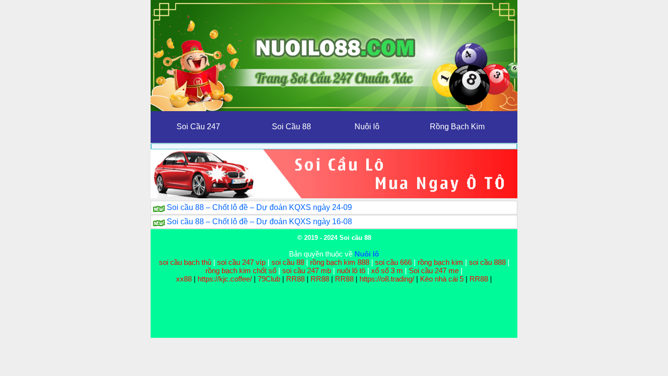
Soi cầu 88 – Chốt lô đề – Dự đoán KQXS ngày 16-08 (259, 221)
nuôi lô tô (351, 270)
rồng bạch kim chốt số (240, 270)
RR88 (295, 279)
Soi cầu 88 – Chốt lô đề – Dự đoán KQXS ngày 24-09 (259, 207)
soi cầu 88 (287, 262)
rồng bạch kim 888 (339, 262)
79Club (269, 279)
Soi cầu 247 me (434, 270)
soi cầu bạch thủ (185, 262)
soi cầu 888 (487, 262)
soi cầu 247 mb (306, 270)
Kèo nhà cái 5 (442, 279)
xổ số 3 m (387, 270)
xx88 (185, 279)
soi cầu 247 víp (241, 262)
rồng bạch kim (440, 262)
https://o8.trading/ (386, 279)
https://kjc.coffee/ (225, 279)
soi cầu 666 (393, 262)
